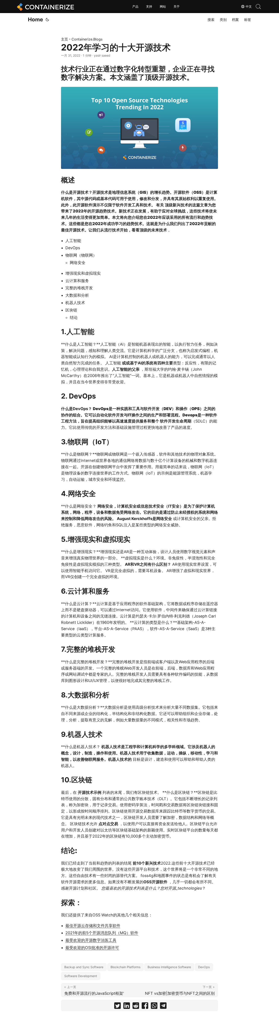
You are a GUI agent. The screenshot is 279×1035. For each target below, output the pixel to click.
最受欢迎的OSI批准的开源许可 (92, 947)
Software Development (80, 976)
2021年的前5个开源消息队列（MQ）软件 (101, 933)
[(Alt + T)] (47, 19)
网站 (163, 6)
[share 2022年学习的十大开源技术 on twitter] (117, 1006)
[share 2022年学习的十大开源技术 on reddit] (136, 1006)
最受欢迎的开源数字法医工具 (90, 940)
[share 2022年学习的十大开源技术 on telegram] (163, 1006)
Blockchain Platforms (125, 967)
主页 (64, 39)
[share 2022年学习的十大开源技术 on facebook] (145, 1006)
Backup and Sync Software (83, 967)
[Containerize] (44, 6)
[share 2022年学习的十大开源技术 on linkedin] (126, 1006)
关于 (177, 6)
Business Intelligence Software (169, 967)
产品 (135, 6)
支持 (149, 6)
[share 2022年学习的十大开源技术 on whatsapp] (154, 1006)
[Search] (258, 6)
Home (35, 19)
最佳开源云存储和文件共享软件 (92, 925)
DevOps (204, 967)
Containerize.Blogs (86, 39)
